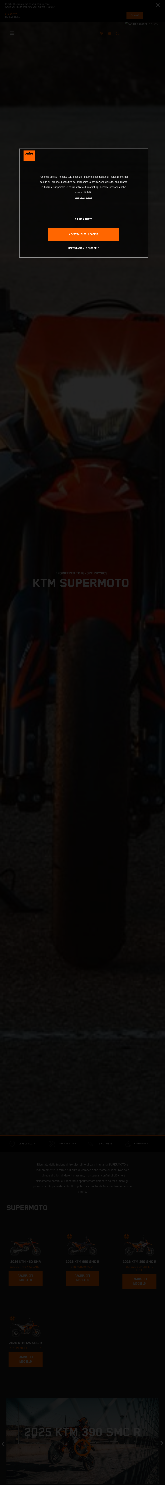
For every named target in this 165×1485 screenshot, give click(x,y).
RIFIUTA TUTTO (83, 219)
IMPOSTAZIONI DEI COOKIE (83, 248)
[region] (83, 203)
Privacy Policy (80, 198)
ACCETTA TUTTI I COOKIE (83, 234)
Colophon (89, 198)
